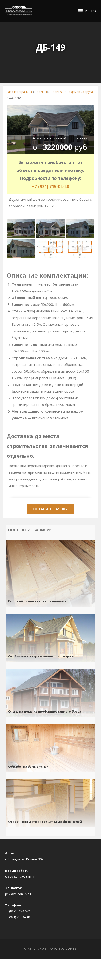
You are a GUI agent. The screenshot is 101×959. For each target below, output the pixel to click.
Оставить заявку (50, 509)
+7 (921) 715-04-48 (50, 186)
